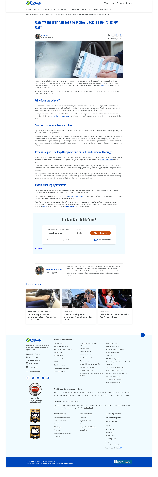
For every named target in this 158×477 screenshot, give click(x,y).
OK (82, 395)
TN (98, 395)
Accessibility (83, 430)
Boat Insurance (58, 352)
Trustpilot (38, 248)
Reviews (82, 424)
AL (58, 393)
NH (64, 395)
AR (60, 393)
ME (113, 393)
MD (109, 393)
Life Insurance (84, 348)
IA (88, 393)
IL (93, 393)
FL (80, 393)
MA (106, 393)
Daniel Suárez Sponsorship (62, 433)
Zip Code (78, 229)
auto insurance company (77, 196)
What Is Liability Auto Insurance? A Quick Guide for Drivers (78, 317)
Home (28, 14)
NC (55, 395)
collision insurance (106, 160)
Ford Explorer (80, 405)
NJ (66, 395)
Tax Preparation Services (114, 379)
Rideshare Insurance (112, 352)
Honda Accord (107, 405)
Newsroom (57, 436)
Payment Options (85, 421)
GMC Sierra (98, 405)
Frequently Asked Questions (88, 427)
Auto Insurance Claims (63, 14)
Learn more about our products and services (63, 240)
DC (75, 393)
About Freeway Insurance (62, 418)
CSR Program (58, 427)
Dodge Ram (71, 405)
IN (95, 393)
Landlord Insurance (112, 346)
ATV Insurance (58, 356)
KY (100, 393)
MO (122, 393)
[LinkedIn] (120, 35)
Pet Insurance (84, 361)
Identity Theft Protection (87, 367)
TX (101, 395)
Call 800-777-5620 (105, 240)
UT (104, 395)
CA (66, 393)
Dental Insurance (85, 355)
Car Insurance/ (49, 14)
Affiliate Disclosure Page (65, 463)
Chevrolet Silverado (60, 405)
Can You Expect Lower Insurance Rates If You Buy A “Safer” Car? (42, 317)
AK (55, 393)
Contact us (83, 418)
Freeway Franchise (60, 421)
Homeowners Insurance (61, 368)
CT (72, 393)
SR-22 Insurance (59, 362)
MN (119, 393)
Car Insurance (68, 311)
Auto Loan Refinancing (113, 376)
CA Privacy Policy (111, 439)
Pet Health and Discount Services (116, 373)
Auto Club (109, 356)
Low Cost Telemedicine (87, 358)
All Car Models (88, 408)
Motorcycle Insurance (61, 346)
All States (127, 395)
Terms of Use (110, 429)
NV (73, 395)
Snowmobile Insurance (61, 359)
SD (95, 395)
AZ (63, 393)
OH (79, 395)
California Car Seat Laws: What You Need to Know (114, 315)
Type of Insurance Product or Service (58, 229)
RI (90, 395)
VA (107, 395)
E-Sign (107, 442)
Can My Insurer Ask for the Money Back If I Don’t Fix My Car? (90, 14)
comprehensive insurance (60, 116)
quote (44, 206)
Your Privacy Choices (112, 448)
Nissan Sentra (58, 408)
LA (103, 393)
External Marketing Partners (114, 445)
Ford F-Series (89, 405)
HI (85, 393)
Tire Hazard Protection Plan (115, 367)
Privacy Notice (110, 435)
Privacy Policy (110, 432)
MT (129, 393)
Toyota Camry (68, 408)
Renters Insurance (59, 371)
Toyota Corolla (78, 408)
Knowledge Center (37, 14)
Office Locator (111, 422)
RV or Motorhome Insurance (63, 349)
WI (115, 395)
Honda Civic (117, 405)
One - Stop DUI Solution (113, 383)
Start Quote (100, 232)
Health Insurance (85, 352)
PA (88, 395)
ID (90, 393)
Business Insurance (112, 343)
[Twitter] (116, 35)
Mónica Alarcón (46, 37)
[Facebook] (113, 35)
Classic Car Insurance (60, 365)
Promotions (57, 430)
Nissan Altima (126, 405)
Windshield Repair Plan (113, 359)
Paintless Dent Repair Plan (114, 370)
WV (118, 395)
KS (98, 393)
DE (77, 393)
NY (76, 395)
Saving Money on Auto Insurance (39, 311)
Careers (56, 424)
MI (116, 393)
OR (85, 395)
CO (69, 393)
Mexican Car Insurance (87, 370)
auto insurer (105, 85)
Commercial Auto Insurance (115, 349)
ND (58, 395)
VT (109, 395)
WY (122, 395)
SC (93, 395)
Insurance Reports (113, 418)
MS (126, 393)
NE (61, 395)
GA (83, 393)
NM (69, 395)
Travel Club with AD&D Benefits (90, 364)
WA (112, 395)
